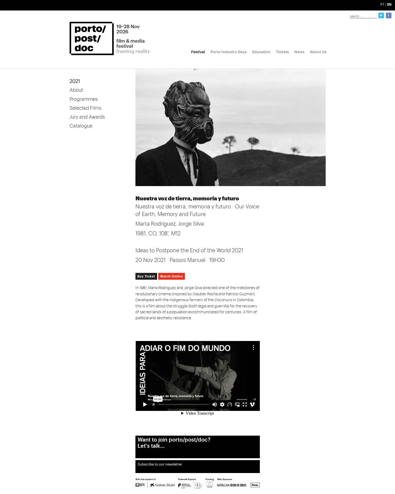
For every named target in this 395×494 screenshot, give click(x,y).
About (76, 90)
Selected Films (85, 108)
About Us (318, 52)
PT (382, 4)
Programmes (84, 99)
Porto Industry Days (228, 52)
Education (261, 52)
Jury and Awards (87, 117)
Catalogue (81, 125)
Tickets (282, 52)
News (299, 52)
